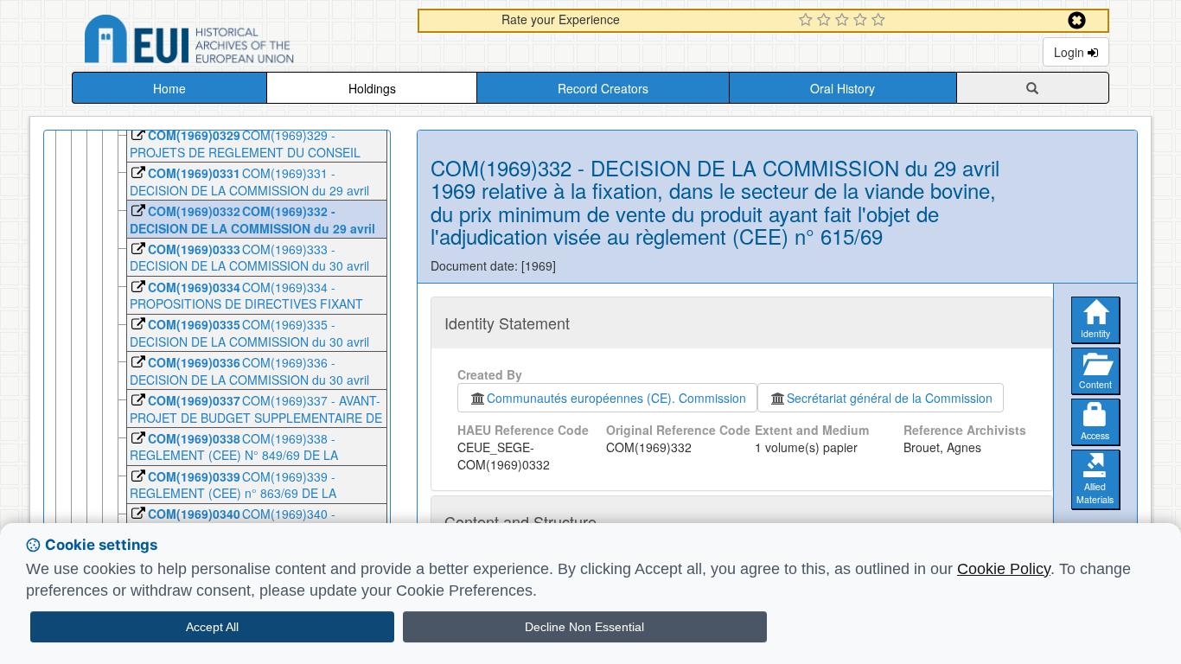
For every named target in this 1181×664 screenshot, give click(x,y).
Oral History (842, 88)
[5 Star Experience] (880, 20)
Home (169, 88)
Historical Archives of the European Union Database (238, 42)
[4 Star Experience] (862, 20)
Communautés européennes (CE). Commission (616, 397)
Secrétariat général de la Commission (890, 397)
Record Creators (603, 88)
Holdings (372, 88)
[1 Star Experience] (808, 20)
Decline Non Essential (584, 627)
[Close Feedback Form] (1077, 20)
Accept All (212, 627)
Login (1071, 52)
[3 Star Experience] (844, 20)
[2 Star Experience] (826, 20)
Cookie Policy (1003, 569)
